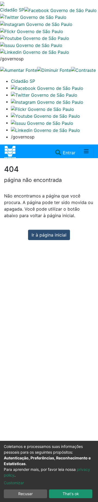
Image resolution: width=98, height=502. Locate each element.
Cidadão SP (12, 10)
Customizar (14, 482)
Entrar (69, 152)
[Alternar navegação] (86, 152)
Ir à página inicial (49, 235)
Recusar (25, 493)
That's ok (71, 493)
